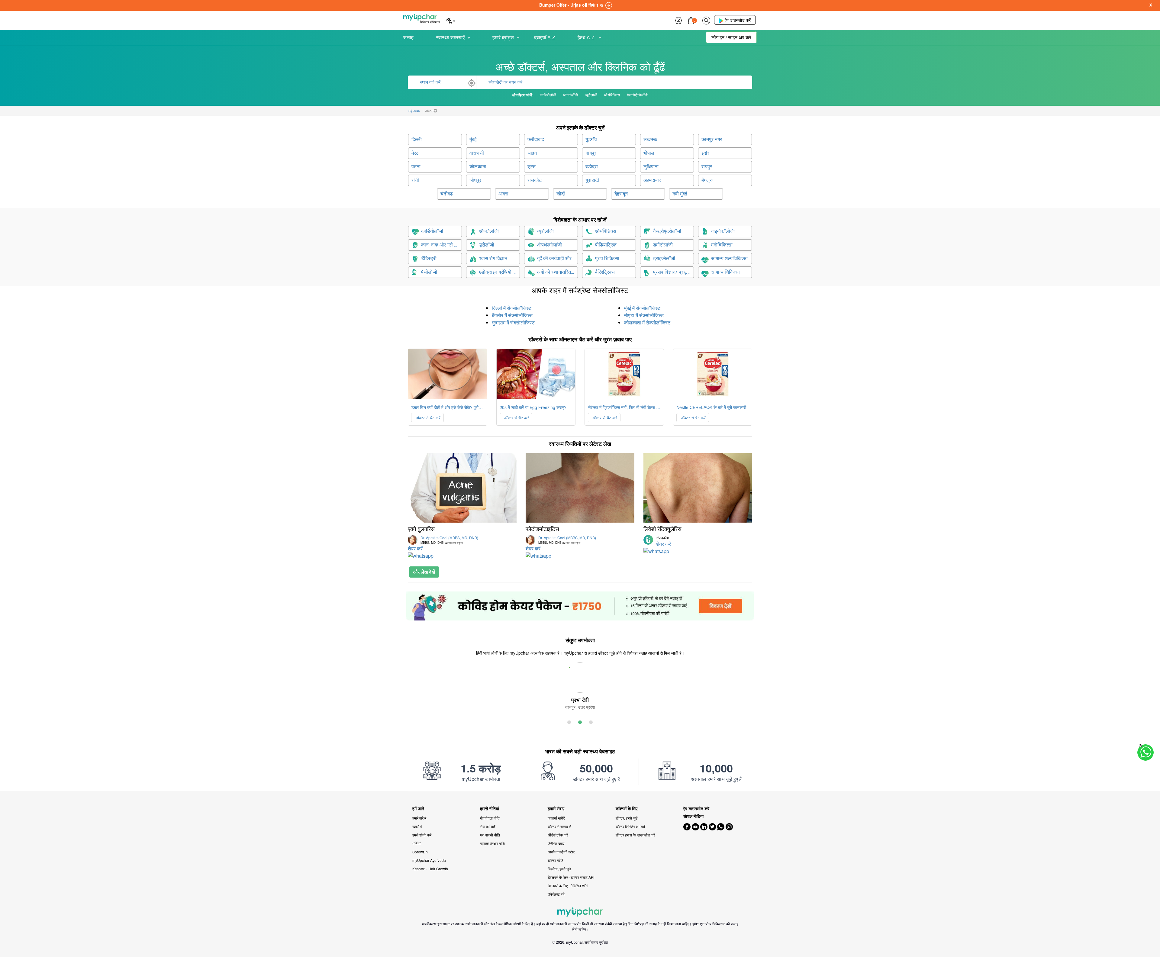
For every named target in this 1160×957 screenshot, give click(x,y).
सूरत (531, 166)
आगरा (503, 194)
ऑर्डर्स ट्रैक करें (558, 834)
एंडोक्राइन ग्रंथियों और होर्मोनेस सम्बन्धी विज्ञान (499, 272)
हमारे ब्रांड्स (503, 37)
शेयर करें (415, 548)
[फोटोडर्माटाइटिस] (580, 488)
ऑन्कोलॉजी (489, 231)
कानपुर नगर (711, 139)
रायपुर (706, 166)
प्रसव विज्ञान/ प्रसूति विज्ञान (673, 272)
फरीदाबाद (535, 139)
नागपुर (590, 153)
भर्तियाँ (416, 843)
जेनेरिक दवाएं (556, 843)
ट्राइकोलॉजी (664, 258)
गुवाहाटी (592, 180)
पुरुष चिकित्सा (607, 258)
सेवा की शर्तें (487, 826)
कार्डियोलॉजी (432, 231)
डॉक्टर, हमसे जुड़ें (626, 817)
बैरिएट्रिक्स (605, 272)
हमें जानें (418, 808)
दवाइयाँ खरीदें (556, 817)
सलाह (408, 37)
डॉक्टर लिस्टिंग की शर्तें (630, 826)
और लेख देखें (424, 571)
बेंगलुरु (707, 180)
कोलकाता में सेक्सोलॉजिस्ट (647, 322)
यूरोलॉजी (486, 245)
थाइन (532, 153)
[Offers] (678, 19)
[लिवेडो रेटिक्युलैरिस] (697, 488)
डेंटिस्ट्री (429, 258)
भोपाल (648, 153)
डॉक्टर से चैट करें (427, 417)
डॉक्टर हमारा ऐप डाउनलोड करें (635, 834)
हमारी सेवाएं (556, 808)
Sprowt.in (420, 851)
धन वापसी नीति (490, 834)
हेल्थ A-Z (587, 37)
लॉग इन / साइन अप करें (731, 37)
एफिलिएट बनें (556, 894)
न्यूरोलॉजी (545, 231)
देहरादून (621, 194)
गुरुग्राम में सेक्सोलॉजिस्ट (513, 322)
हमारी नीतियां (489, 808)
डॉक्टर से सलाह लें (559, 826)
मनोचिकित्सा (722, 245)
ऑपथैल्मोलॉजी (549, 245)
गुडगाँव (591, 139)
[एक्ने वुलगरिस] (462, 488)
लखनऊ (650, 139)
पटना (415, 166)
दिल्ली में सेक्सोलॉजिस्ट (511, 307)
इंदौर (705, 153)
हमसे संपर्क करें (421, 834)
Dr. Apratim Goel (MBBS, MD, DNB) (449, 540)
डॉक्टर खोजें (555, 860)
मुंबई (472, 139)
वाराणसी (476, 153)
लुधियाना (651, 166)
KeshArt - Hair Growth (430, 868)
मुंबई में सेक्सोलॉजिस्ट (642, 307)
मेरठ (415, 153)
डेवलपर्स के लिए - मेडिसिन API (568, 885)
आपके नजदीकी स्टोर (561, 851)
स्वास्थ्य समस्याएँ (450, 37)
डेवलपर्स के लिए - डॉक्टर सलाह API (571, 877)
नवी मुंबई (679, 194)
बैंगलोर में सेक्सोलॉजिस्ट (512, 315)
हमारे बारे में (419, 817)
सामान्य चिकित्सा (725, 272)
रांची (415, 180)
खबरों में (417, 826)
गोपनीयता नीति (490, 817)
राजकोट (534, 180)
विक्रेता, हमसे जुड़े (559, 868)
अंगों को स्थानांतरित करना (557, 272)
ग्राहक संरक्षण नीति (492, 843)
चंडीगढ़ (446, 194)
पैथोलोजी (429, 272)
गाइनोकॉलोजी (723, 231)
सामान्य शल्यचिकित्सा (729, 258)
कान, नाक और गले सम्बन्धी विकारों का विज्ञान (441, 245)
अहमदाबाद (652, 180)
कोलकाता (477, 166)
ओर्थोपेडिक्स (605, 231)
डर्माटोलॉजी (663, 245)
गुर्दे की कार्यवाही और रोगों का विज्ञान (557, 258)
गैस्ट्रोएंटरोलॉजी (667, 231)
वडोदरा (591, 166)
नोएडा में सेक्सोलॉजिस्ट (644, 315)
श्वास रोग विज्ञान (493, 258)
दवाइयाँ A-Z (544, 37)
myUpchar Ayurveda (429, 860)
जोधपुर (475, 180)
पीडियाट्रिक (606, 245)
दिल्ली (416, 139)
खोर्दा (560, 194)
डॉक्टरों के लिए (626, 808)
